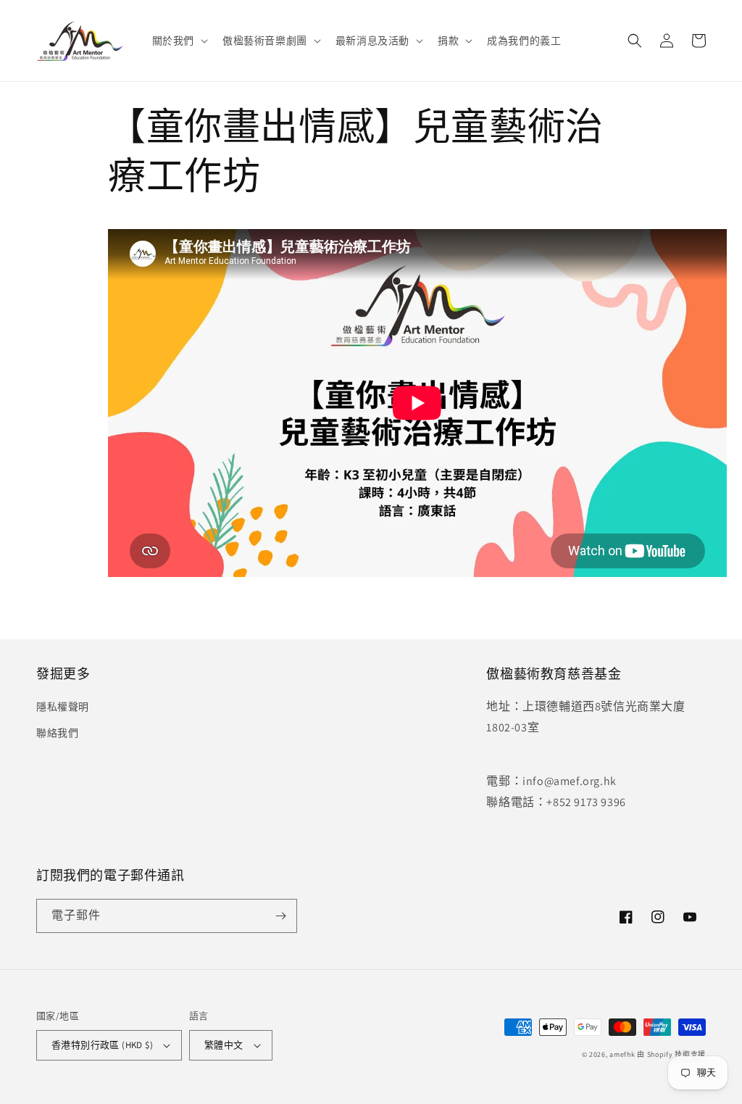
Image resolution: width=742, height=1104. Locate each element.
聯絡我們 (57, 732)
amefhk (622, 1054)
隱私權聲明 (62, 706)
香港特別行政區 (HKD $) (102, 1045)
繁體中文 (223, 1045)
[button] (178, 40)
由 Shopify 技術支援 (671, 1054)
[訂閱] (280, 916)
